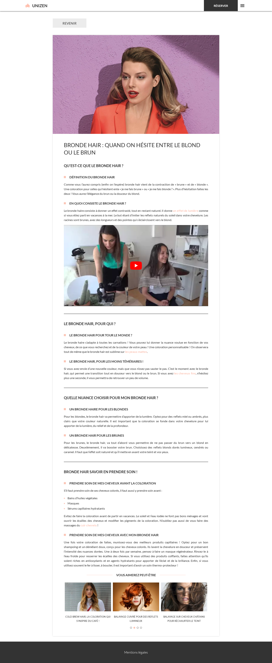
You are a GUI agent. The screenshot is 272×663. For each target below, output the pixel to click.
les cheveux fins (185, 373)
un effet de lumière (185, 210)
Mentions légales (136, 652)
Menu (242, 5)
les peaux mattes (136, 351)
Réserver (221, 5)
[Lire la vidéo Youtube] (136, 265)
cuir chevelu (88, 525)
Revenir (70, 23)
